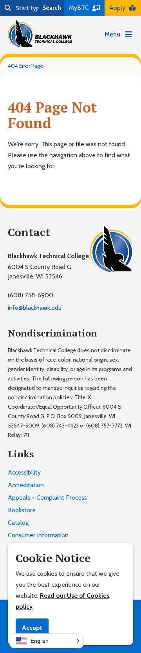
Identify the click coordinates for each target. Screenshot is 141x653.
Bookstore (22, 510)
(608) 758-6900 (30, 295)
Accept (32, 627)
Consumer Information (38, 535)
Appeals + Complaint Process (47, 497)
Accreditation (26, 485)
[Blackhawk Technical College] (40, 33)
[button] (46, 641)
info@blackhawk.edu (34, 307)
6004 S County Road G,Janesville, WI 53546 (40, 271)
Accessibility (24, 472)
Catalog (18, 522)
